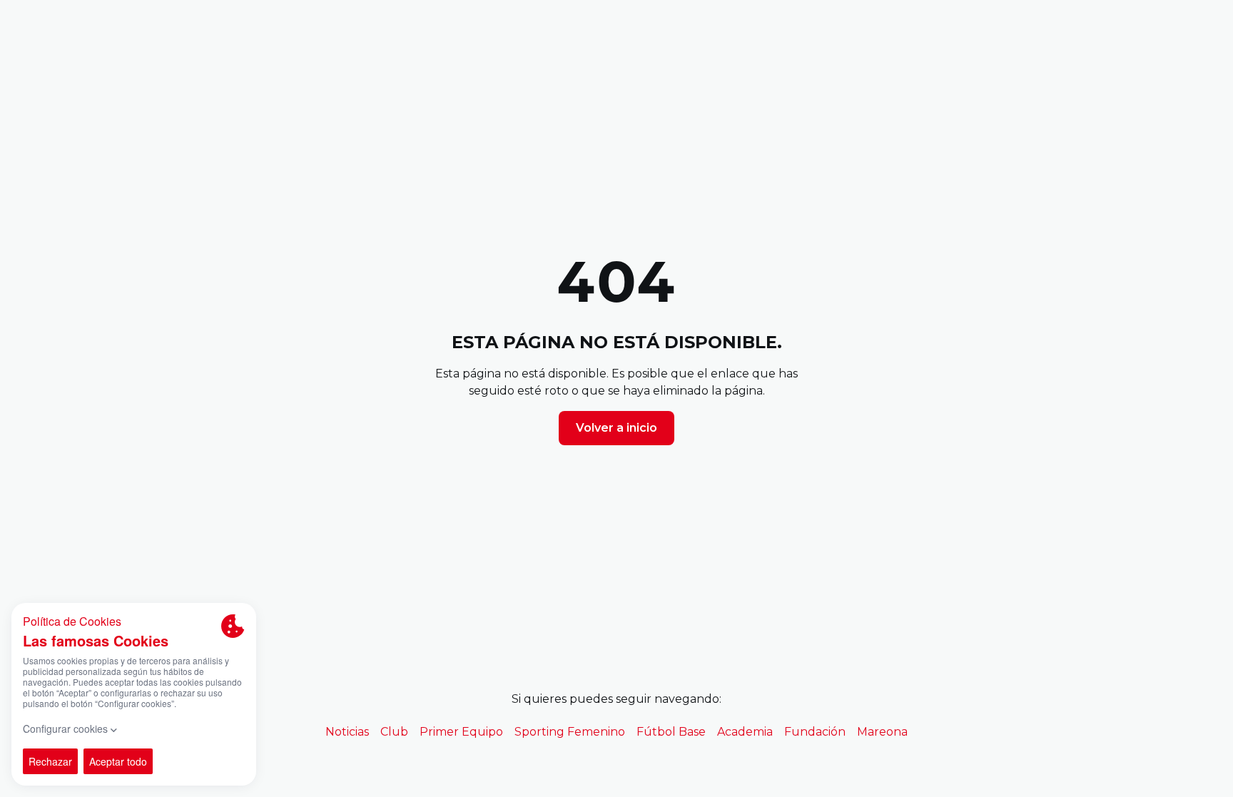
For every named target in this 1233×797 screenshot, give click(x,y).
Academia (745, 731)
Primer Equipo (461, 731)
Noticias (347, 731)
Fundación (815, 731)
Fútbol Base (671, 731)
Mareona (882, 731)
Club (394, 731)
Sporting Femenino (569, 731)
